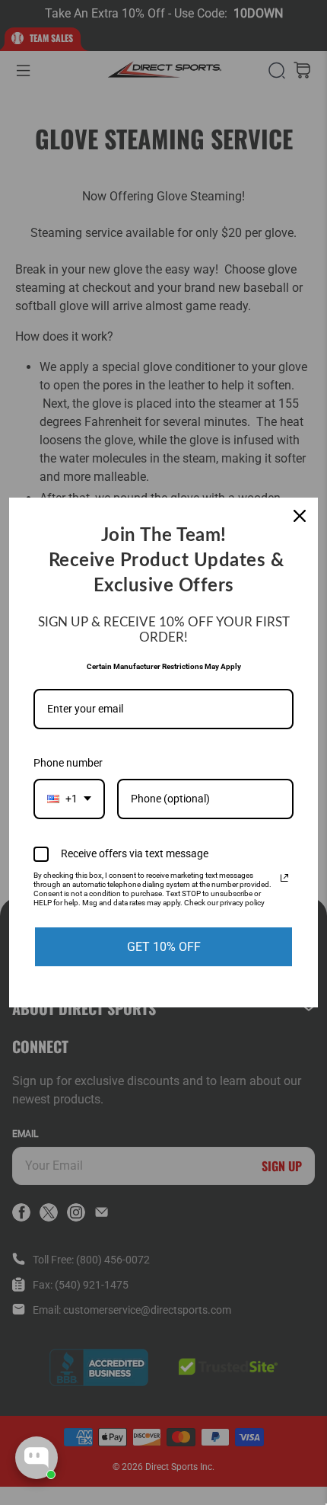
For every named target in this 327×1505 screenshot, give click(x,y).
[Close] (299, 516)
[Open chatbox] (36, 1457)
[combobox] (69, 799)
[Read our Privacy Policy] (284, 878)
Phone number (68, 763)
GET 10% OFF (164, 947)
